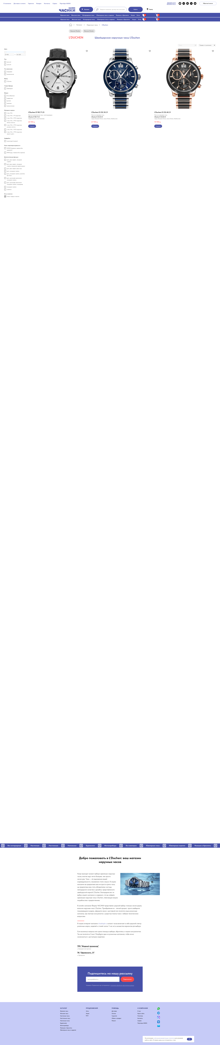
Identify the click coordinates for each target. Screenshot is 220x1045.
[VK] (191, 3)
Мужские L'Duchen (75, 31)
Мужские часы (64, 15)
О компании (7, 3)
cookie (155, 1038)
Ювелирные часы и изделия (105, 15)
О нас (139, 1011)
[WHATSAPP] (180, 3)
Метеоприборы (64, 1025)
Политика (140, 1016)
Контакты (47, 3)
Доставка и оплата (19, 3)
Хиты (138, 15)
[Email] (195, 3)
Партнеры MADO (142, 1023)
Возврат (38, 3)
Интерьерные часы (88, 15)
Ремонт (114, 1020)
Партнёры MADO (65, 3)
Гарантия (31, 3)
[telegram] (183, 3)
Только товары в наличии (13, 196)
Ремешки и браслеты (122, 15)
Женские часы (75, 15)
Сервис (55, 3)
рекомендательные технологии (166, 1038)
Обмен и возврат (116, 1018)
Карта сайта (141, 1013)
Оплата (114, 1013)
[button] (208, 3)
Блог (87, 1015)
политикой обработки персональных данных (122, 985)
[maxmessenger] (187, 3)
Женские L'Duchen (89, 31)
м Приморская (81, 955)
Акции (133, 15)
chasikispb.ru (102, 923)
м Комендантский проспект (84, 948)
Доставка (114, 1011)
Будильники (63, 1023)
